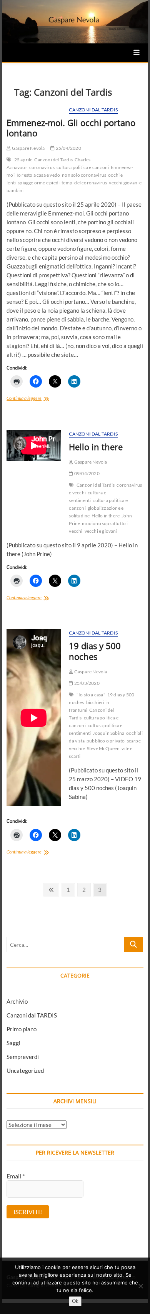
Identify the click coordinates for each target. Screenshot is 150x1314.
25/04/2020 (68, 148)
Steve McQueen (103, 748)
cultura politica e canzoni (83, 167)
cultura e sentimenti (87, 496)
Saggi (13, 1042)
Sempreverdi (23, 1056)
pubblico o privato (106, 741)
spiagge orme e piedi (39, 183)
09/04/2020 (86, 473)
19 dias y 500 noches (95, 651)
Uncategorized (25, 1070)
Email (16, 1176)
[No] (140, 1286)
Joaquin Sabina (108, 733)
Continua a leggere (34, 399)
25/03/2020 (86, 683)
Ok (75, 1301)
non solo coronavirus (84, 175)
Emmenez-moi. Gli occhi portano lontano (71, 128)
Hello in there (96, 446)
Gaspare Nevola (28, 148)
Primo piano (22, 1029)
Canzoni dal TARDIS (93, 110)
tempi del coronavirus (84, 183)
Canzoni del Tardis (53, 159)
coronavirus (42, 167)
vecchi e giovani (101, 531)
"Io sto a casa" (91, 695)
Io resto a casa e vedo (38, 175)
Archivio (17, 1001)
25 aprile (23, 159)
